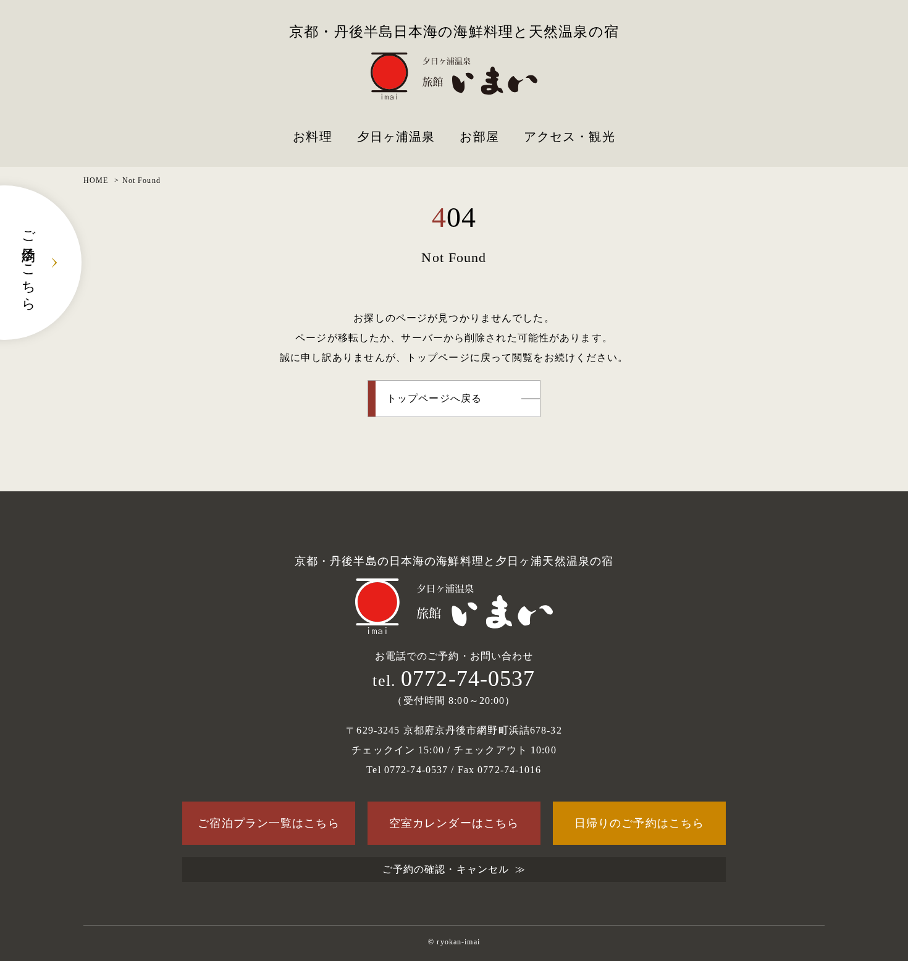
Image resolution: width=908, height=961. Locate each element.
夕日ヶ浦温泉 (396, 136)
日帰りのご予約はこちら (639, 823)
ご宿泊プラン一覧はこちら (268, 823)
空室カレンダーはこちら (454, 823)
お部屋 (479, 136)
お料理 (312, 136)
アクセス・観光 (569, 136)
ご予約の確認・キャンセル (445, 869)
